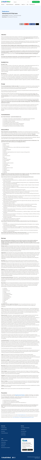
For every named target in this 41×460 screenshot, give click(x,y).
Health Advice (17, 4)
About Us (23, 4)
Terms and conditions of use (21, 414)
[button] (21, 24)
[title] (24, 450)
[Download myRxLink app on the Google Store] (30, 450)
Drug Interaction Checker (20, 395)
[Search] (28, 2)
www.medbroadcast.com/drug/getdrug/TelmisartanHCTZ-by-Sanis (23, 417)
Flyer (27, 4)
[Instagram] (14, 457)
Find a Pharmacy (32, 4)
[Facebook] (13, 457)
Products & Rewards (9, 4)
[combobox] (20, 2)
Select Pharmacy (36, 1)
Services (2, 4)
